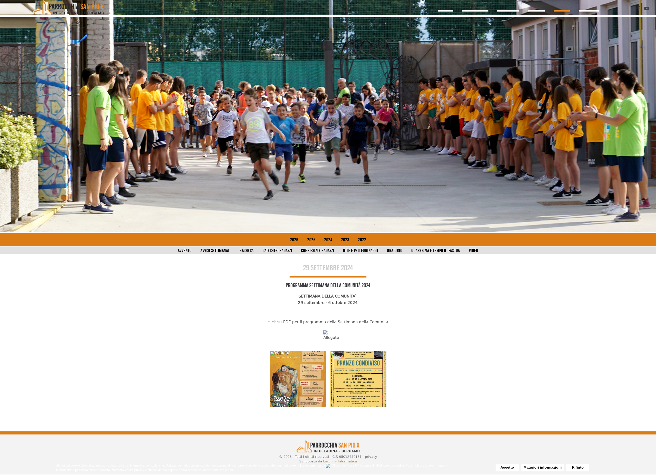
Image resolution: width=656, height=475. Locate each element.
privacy (371, 457)
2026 (294, 240)
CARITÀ (537, 4)
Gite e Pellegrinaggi (360, 250)
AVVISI (563, 4)
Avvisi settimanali (215, 250)
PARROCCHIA (474, 4)
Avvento (185, 250)
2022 (362, 240)
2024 (328, 240)
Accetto (507, 467)
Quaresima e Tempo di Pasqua (435, 250)
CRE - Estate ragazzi (317, 250)
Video (473, 250)
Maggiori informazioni (543, 467)
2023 (345, 240)
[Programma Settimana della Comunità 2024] (298, 406)
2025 (311, 240)
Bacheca (247, 250)
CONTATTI (591, 4)
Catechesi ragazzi (277, 250)
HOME (443, 4)
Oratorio (394, 250)
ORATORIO (508, 4)
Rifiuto (578, 467)
